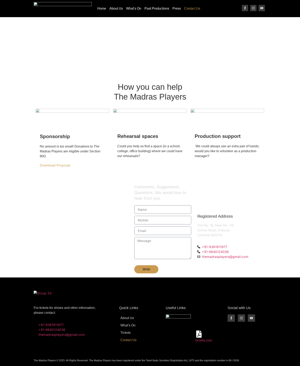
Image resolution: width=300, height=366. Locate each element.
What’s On (133, 8)
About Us (116, 8)
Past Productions (156, 8)
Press (176, 8)
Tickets (125, 332)
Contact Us (192, 8)
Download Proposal (55, 165)
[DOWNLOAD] (198, 334)
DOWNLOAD (203, 340)
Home (101, 8)
